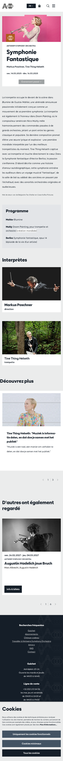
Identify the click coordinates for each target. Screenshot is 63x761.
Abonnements (31, 634)
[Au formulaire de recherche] (49, 6)
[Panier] (41, 6)
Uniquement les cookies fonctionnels (31, 734)
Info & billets (13, 589)
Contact (31, 652)
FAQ (31, 648)
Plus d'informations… (48, 725)
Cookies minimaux (31, 743)
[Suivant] (58, 480)
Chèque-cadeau (31, 637)
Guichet (31, 630)
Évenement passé (30, 81)
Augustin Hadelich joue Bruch (28, 563)
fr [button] (30, 6)
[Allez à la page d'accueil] (8, 6)
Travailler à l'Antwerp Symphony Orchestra (31, 641)
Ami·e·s (31, 645)
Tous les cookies (31, 753)
